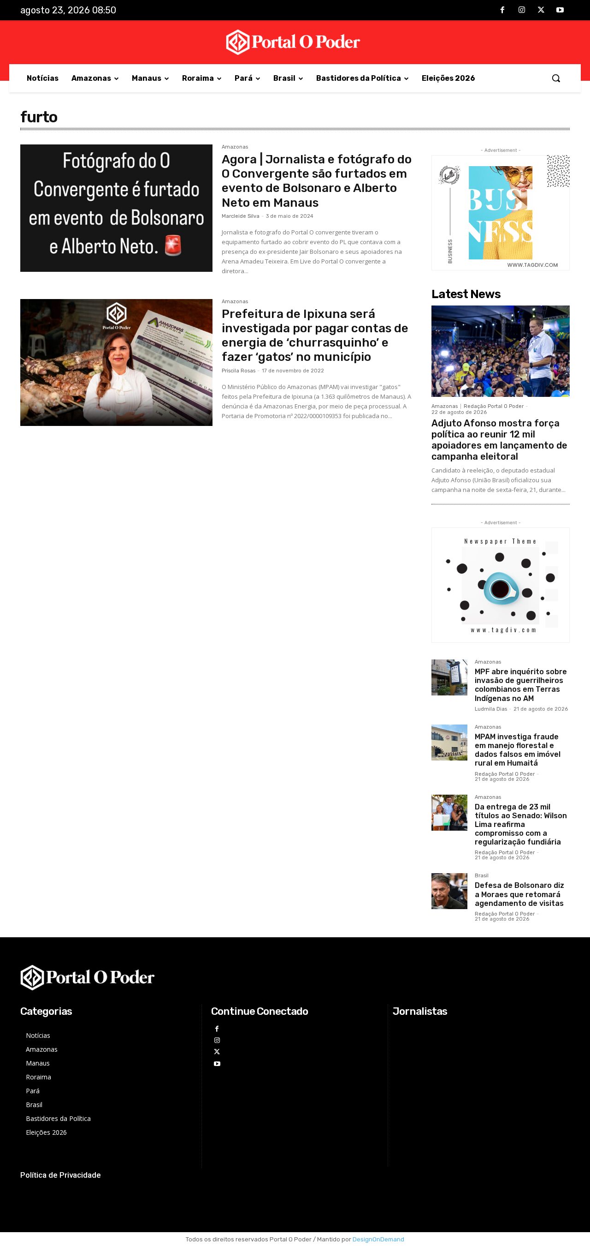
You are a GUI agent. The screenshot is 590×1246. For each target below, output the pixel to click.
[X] (541, 10)
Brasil (482, 876)
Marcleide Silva (241, 216)
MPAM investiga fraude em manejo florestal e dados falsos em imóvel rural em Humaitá (517, 750)
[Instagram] (521, 10)
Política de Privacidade (60, 1175)
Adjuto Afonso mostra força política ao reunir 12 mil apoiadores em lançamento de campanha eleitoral (499, 440)
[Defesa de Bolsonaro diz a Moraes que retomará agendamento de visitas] (449, 891)
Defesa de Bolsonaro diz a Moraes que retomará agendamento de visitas (519, 894)
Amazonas (235, 147)
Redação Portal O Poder (494, 406)
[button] (556, 78)
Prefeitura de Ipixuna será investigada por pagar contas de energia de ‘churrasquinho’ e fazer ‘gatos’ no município (315, 336)
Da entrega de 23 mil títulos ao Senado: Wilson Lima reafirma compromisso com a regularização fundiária (521, 825)
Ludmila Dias (491, 709)
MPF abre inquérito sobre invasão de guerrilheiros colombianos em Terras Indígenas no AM (521, 685)
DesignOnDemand (378, 1239)
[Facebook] (503, 10)
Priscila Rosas (238, 371)
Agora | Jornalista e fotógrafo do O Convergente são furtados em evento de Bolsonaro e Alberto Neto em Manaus (317, 181)
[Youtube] (560, 10)
